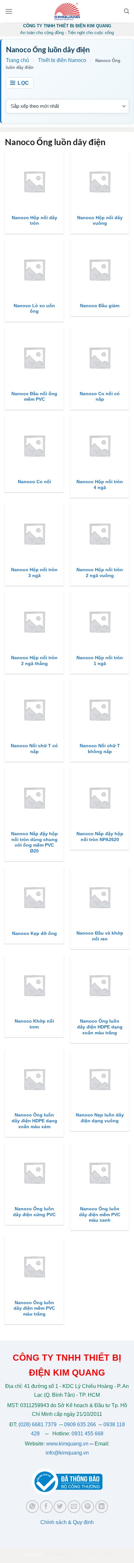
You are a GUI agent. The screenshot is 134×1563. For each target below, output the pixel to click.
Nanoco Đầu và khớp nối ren (99, 936)
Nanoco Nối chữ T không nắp (100, 748)
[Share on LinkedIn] (101, 1506)
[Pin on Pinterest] (87, 1506)
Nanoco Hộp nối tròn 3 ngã (34, 572)
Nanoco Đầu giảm (99, 305)
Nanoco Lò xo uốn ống (34, 308)
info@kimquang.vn (67, 1453)
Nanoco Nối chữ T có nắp (34, 748)
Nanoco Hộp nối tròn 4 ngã (99, 484)
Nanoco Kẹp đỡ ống (34, 933)
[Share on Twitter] (60, 1506)
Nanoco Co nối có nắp (100, 396)
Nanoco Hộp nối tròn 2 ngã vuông (99, 572)
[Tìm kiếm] (126, 11)
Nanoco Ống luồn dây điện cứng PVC (34, 1211)
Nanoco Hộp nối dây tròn (34, 220)
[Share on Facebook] (46, 1506)
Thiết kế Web (87, 1554)
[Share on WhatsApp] (32, 1506)
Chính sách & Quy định (67, 1522)
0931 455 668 (87, 1433)
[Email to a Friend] (74, 1506)
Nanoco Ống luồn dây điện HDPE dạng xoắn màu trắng (100, 1027)
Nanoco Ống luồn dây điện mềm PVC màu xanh (99, 1214)
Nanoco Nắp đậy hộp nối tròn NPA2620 (99, 836)
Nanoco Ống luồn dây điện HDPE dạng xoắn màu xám (34, 1121)
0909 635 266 (80, 1424)
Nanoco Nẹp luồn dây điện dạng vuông (100, 1118)
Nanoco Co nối (34, 481)
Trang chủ (17, 60)
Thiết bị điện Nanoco (62, 60)
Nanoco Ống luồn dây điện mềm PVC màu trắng (34, 1308)
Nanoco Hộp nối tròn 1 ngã (99, 660)
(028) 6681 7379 (38, 1424)
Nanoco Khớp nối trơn (34, 1024)
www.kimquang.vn (67, 1443)
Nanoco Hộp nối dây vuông (100, 220)
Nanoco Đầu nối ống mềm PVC (34, 396)
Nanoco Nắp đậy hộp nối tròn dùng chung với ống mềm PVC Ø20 (34, 842)
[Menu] (9, 11)
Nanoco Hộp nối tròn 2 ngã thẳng (34, 660)
